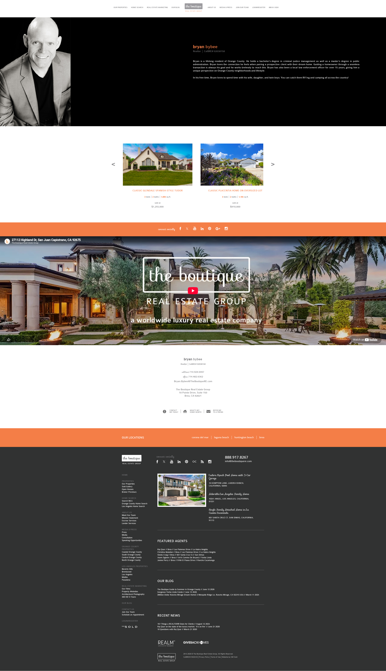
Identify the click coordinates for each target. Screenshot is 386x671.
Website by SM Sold (229, 657)
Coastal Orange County (132, 552)
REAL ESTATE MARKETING (157, 7)
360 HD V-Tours (129, 597)
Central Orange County (132, 557)
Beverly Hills (127, 569)
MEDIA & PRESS (226, 7)
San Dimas (199, 555)
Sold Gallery (127, 486)
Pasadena (126, 580)
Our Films (126, 589)
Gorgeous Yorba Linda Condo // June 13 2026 (177, 592)
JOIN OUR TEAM (242, 7)
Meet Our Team (129, 515)
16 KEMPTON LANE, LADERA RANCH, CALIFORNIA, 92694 (230, 480)
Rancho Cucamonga (206, 560)
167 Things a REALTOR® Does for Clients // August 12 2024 (183, 624)
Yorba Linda (206, 557)
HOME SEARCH (137, 7)
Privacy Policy (204, 657)
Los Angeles (127, 574)
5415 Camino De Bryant (188, 557)
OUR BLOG (175, 7)
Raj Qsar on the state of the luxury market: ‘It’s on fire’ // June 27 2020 (188, 626)
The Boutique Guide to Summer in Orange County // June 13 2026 (185, 589)
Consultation (127, 537)
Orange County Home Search (134, 503)
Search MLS (127, 501)
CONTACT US (128, 609)
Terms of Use (216, 657)
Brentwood (126, 572)
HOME (125, 475)
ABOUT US (212, 7)
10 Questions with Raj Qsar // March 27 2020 (177, 629)
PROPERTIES (128, 481)
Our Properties (128, 484)
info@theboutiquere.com (238, 461)
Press (124, 532)
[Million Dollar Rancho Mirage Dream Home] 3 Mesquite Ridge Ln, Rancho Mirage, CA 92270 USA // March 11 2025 (208, 595)
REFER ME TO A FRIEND (218, 411)
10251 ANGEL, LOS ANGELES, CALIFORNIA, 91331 (229, 497)
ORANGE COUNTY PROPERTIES (130, 547)
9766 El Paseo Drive (186, 560)
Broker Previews (129, 492)
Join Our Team (128, 612)
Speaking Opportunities (132, 540)
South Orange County (131, 555)
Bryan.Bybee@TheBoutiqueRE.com (193, 381)
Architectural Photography (133, 594)
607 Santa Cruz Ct (184, 555)
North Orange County (131, 560)
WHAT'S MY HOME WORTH (195, 411)
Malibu (125, 577)
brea (261, 437)
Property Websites (130, 591)
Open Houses (127, 489)
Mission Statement (130, 518)
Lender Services (129, 523)
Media (124, 535)
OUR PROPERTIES (120, 7)
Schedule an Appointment (133, 615)
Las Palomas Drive (182, 549)
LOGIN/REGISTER (258, 7)
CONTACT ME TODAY (173, 411)
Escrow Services (129, 520)
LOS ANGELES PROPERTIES (135, 566)
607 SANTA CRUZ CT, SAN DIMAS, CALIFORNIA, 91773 (231, 514)
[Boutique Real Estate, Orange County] (193, 7)
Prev (113, 164)
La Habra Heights (200, 549)
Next (272, 164)
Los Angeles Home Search (133, 506)
